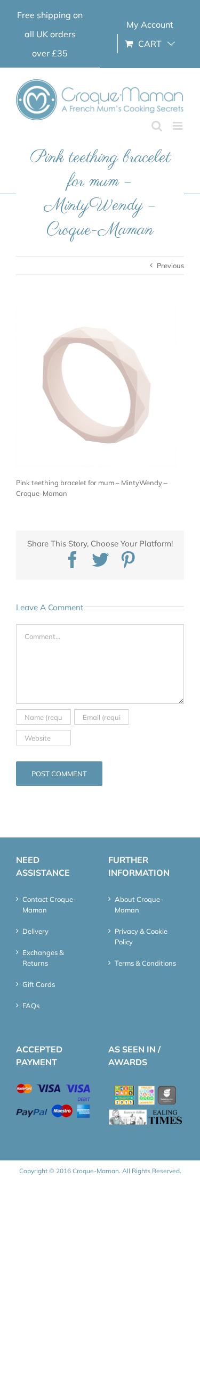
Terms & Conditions (145, 963)
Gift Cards (38, 984)
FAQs (30, 1005)
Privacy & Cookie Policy (141, 936)
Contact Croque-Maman (49, 904)
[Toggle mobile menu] (178, 125)
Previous (170, 265)
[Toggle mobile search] (156, 125)
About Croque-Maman (139, 904)
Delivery (35, 931)
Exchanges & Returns (43, 957)
